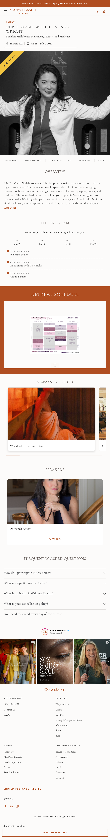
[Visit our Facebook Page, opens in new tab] (5, 806)
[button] (103, 11)
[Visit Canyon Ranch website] (55, 689)
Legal (58, 767)
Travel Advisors (12, 772)
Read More (10, 207)
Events (59, 709)
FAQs (101, 160)
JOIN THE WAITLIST (55, 832)
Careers (7, 767)
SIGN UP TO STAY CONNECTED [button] (23, 789)
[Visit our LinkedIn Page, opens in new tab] (11, 806)
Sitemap (60, 778)
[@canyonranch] (45, 632)
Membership (62, 725)
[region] (55, 160)
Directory (60, 772)
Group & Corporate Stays (69, 720)
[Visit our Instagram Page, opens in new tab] (17, 806)
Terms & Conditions (66, 752)
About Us (9, 752)
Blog (58, 735)
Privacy (59, 762)
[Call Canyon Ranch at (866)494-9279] (97, 11)
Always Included (60, 160)
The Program (33, 160)
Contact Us (9, 709)
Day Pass (60, 715)
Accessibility (62, 757)
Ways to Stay (62, 704)
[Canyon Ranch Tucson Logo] (23, 11)
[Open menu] (5, 11)
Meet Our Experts (13, 757)
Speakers (85, 160)
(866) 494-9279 (11, 704)
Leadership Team (12, 762)
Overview (11, 160)
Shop (58, 730)
